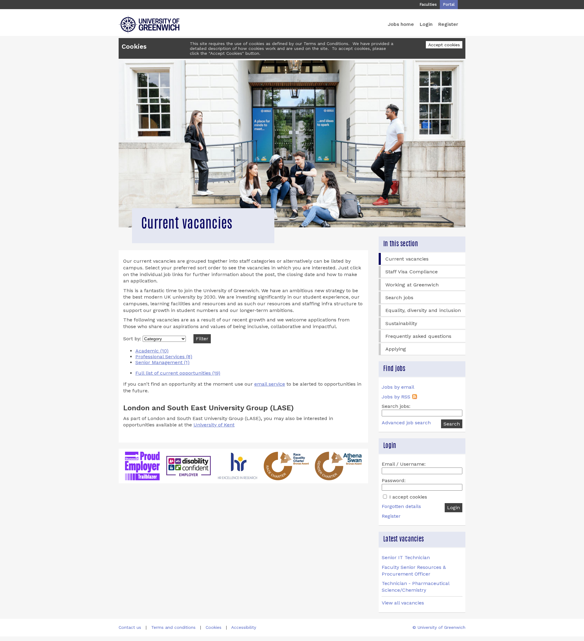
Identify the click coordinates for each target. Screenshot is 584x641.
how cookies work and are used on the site (283, 48)
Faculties (428, 4)
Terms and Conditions (326, 43)
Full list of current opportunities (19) (177, 373)
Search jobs (399, 297)
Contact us (130, 627)
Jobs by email (398, 387)
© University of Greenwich (438, 627)
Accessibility (243, 627)
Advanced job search (406, 423)
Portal (449, 4)
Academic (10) (152, 351)
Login (426, 24)
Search (451, 424)
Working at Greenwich (412, 285)
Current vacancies (407, 259)
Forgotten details (401, 506)
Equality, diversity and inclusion (423, 310)
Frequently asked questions (418, 336)
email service (269, 384)
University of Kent (214, 425)
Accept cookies (444, 44)
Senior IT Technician (406, 557)
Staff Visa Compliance (411, 272)
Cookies (213, 627)
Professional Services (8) (163, 356)
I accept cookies (407, 497)
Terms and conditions (173, 627)
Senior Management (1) (162, 362)
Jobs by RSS (396, 397)
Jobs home (401, 24)
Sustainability (401, 323)
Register (448, 24)
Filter (202, 339)
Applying (395, 349)
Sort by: (133, 339)
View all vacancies (403, 603)
